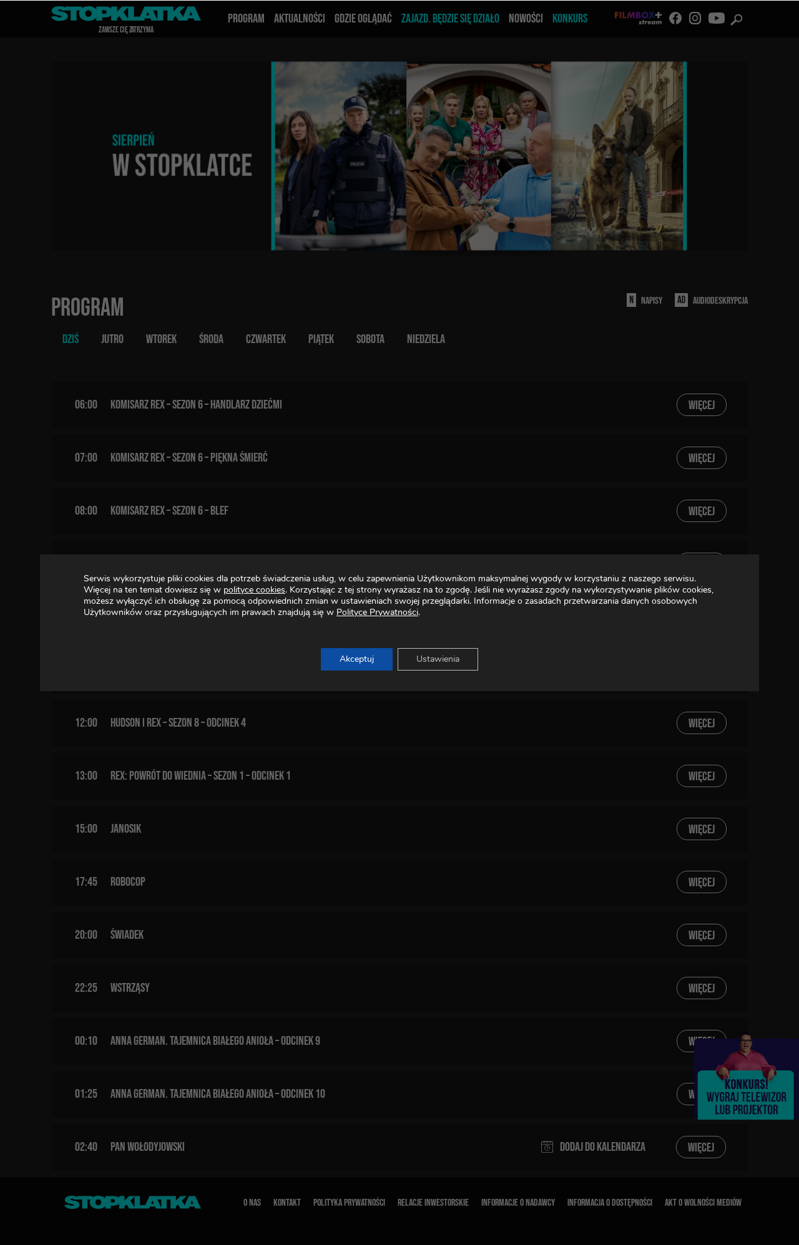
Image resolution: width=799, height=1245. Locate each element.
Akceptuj (357, 659)
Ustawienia (437, 659)
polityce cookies (254, 590)
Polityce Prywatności (377, 612)
